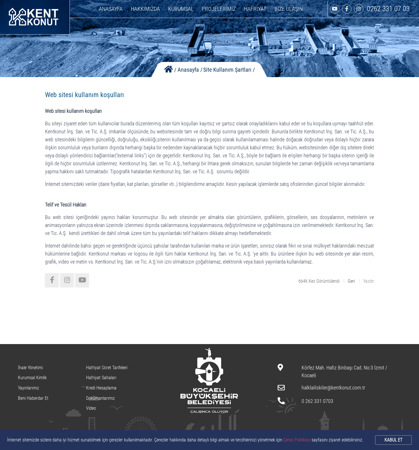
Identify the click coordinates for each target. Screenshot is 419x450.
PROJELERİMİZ (219, 8)
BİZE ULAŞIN (288, 8)
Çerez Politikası (296, 440)
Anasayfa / (190, 69)
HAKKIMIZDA (145, 8)
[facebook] (52, 280)
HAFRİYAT (255, 8)
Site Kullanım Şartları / (229, 69)
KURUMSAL (181, 8)
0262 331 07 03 (388, 9)
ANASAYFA (111, 8)
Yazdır (368, 281)
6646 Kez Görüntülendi (318, 281)
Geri (351, 281)
